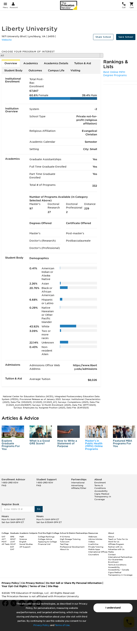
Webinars (92, 537)
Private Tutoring (95, 547)
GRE (12, 537)
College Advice (45, 539)
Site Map (53, 586)
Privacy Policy (41, 625)
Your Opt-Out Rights (14, 586)
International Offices (97, 552)
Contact (112, 554)
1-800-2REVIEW (10, 482)
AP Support (24, 547)
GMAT (13, 539)
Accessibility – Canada (118, 570)
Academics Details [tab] (56, 63)
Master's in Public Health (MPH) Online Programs (94, 444)
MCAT (13, 544)
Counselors (93, 554)
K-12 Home (65, 537)
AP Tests (5, 544)
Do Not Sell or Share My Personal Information (74, 583)
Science (23, 539)
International (78, 482)
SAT (3, 537)
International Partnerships (120, 557)
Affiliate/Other (78, 488)
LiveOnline (93, 544)
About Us (64, 549)
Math (21, 537)
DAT (12, 547)
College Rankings (46, 537)
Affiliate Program (116, 544)
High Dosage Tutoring (70, 539)
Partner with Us (115, 547)
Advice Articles (95, 539)
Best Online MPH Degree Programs (115, 74)
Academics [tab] (30, 63)
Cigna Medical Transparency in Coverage (102, 497)
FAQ (4, 485)
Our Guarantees (115, 559)
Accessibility (101, 491)
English (22, 542)
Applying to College (47, 542)
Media (111, 552)
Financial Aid (44, 544)
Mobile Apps (94, 549)
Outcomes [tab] (35, 70)
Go (38, 509)
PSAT (4, 542)
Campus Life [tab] (56, 70)
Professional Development (72, 547)
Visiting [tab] (75, 70)
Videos (91, 542)
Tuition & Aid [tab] (82, 63)
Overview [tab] (10, 63)
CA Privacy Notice (32, 583)
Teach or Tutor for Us (118, 539)
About (111, 537)
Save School (125, 37)
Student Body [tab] (13, 70)
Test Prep (64, 544)
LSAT (12, 542)
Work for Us (113, 542)
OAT (12, 549)
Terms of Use (62, 625)
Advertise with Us (116, 549)
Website (7, 39)
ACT (4, 539)
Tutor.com (64, 542)
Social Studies (26, 544)
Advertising (77, 485)
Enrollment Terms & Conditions (100, 485)
